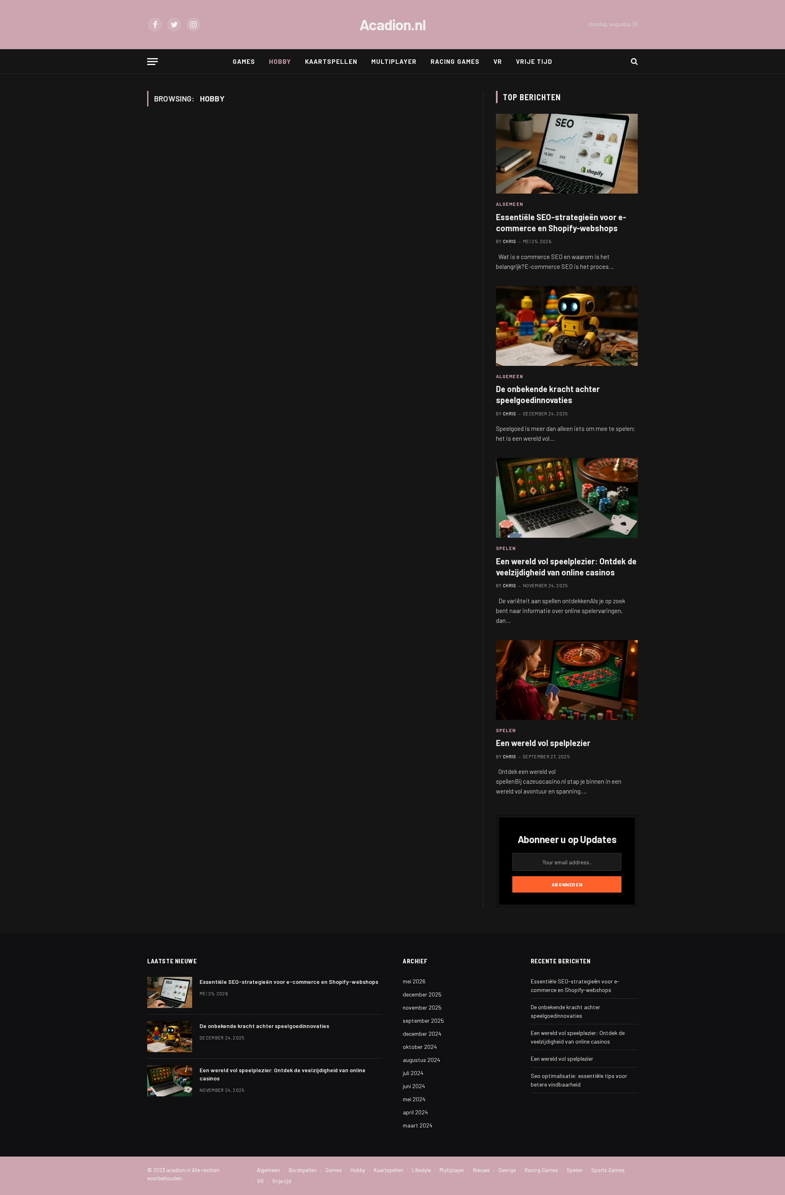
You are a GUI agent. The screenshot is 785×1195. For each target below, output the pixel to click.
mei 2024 (414, 1099)
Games (244, 61)
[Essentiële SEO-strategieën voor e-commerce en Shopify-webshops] (567, 154)
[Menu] (152, 61)
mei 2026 (414, 981)
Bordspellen (303, 1170)
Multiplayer (394, 61)
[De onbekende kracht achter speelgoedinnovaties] (567, 326)
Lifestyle (421, 1170)
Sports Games (608, 1170)
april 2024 (415, 1112)
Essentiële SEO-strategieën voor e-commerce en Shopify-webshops (561, 222)
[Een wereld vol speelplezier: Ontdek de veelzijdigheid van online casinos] (567, 498)
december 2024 (422, 1033)
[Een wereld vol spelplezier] (567, 680)
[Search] (633, 61)
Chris (509, 241)
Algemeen (509, 204)
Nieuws (481, 1170)
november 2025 (422, 1007)
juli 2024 (413, 1072)
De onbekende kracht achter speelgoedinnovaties (548, 394)
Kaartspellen (331, 61)
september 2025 (423, 1020)
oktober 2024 (420, 1046)
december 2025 (422, 994)
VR (497, 61)
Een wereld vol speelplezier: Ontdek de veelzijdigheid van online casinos (566, 566)
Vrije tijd (534, 61)
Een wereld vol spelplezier (543, 743)
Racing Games (455, 61)
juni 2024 (414, 1085)
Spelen (506, 548)
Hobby (280, 61)
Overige (507, 1170)
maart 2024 (418, 1125)
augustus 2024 (421, 1059)
